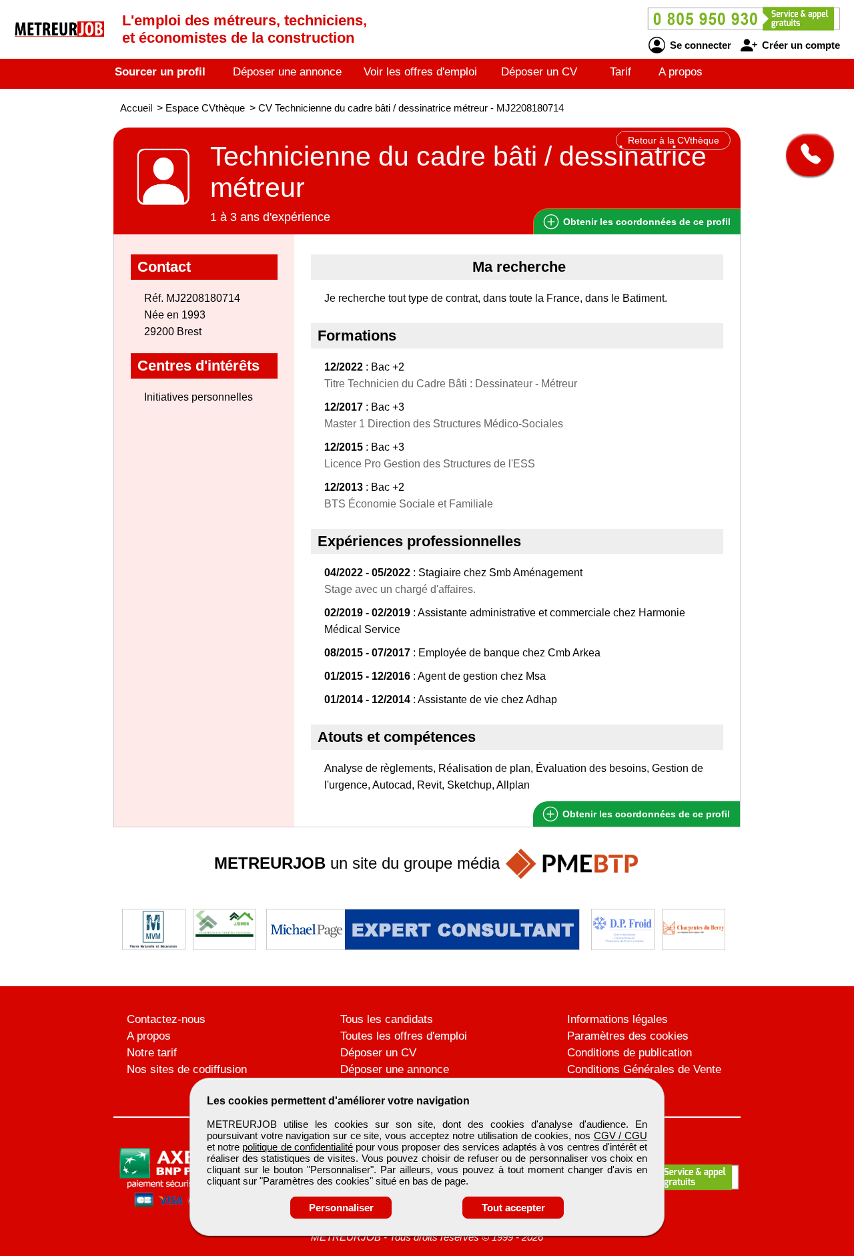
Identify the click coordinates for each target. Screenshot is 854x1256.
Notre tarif (152, 1052)
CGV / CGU (620, 1135)
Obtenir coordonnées (645, 221)
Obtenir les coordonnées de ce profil (645, 814)
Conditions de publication (629, 1052)
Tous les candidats (386, 1019)
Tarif (620, 71)
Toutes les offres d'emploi (403, 1036)
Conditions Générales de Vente (644, 1069)
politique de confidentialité (297, 1147)
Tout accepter (513, 1207)
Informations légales (617, 1019)
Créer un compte (799, 45)
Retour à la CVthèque (673, 140)
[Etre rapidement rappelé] (805, 155)
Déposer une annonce (287, 71)
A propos (681, 71)
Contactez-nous (166, 1019)
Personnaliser (341, 1207)
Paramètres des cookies (628, 1036)
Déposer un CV (539, 71)
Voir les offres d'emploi (420, 71)
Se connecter (699, 45)
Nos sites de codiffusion (187, 1069)
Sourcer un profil (160, 71)
